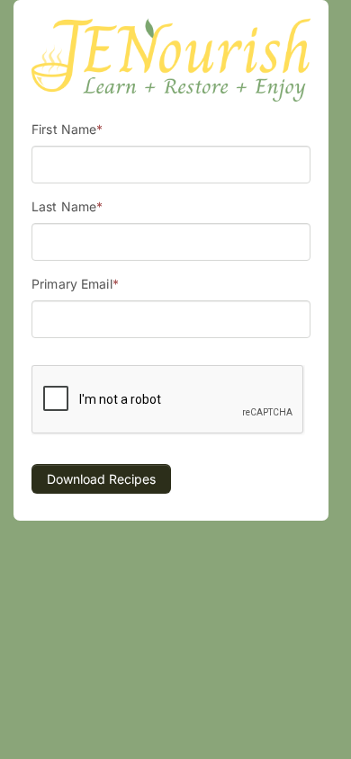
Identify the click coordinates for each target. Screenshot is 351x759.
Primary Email (75, 283)
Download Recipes (101, 479)
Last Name (67, 206)
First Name (67, 129)
